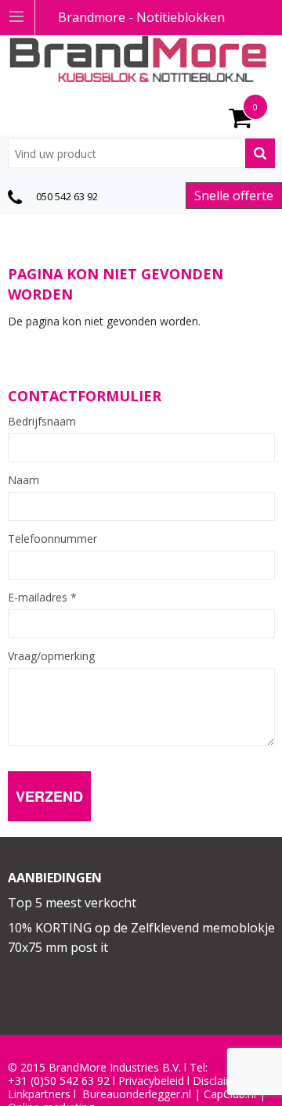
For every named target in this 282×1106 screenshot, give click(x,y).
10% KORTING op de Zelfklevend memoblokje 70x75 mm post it (141, 938)
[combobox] (141, 153)
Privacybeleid (151, 1081)
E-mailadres (42, 597)
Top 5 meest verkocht (72, 902)
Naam (23, 480)
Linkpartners (39, 1094)
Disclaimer (219, 1081)
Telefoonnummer (52, 538)
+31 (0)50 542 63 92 (59, 1081)
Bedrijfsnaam (42, 421)
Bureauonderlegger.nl (136, 1094)
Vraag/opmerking (51, 656)
